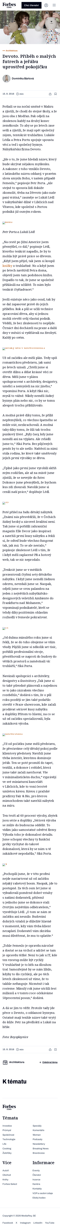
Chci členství (31, 5)
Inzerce (36, 1179)
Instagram (25, 1223)
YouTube (49, 1223)
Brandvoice (39, 1153)
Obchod (6, 1175)
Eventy (36, 1170)
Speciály (37, 1126)
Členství (36, 1175)
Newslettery (39, 1144)
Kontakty (37, 1188)
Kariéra (36, 1184)
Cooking (6, 1148)
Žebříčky (7, 1153)
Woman (37, 1135)
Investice (7, 1126)
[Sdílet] (50, 94)
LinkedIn (37, 1223)
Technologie (8, 1139)
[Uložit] (56, 94)
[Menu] (54, 5)
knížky (7, 266)
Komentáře (38, 1130)
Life (4, 1144)
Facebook (7, 1223)
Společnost (8, 1135)
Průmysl (6, 1130)
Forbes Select (9, 1184)
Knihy (5, 1179)
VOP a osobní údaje (42, 1193)
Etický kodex (39, 1198)
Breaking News (40, 1148)
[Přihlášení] (46, 5)
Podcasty (37, 1139)
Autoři (5, 1170)
